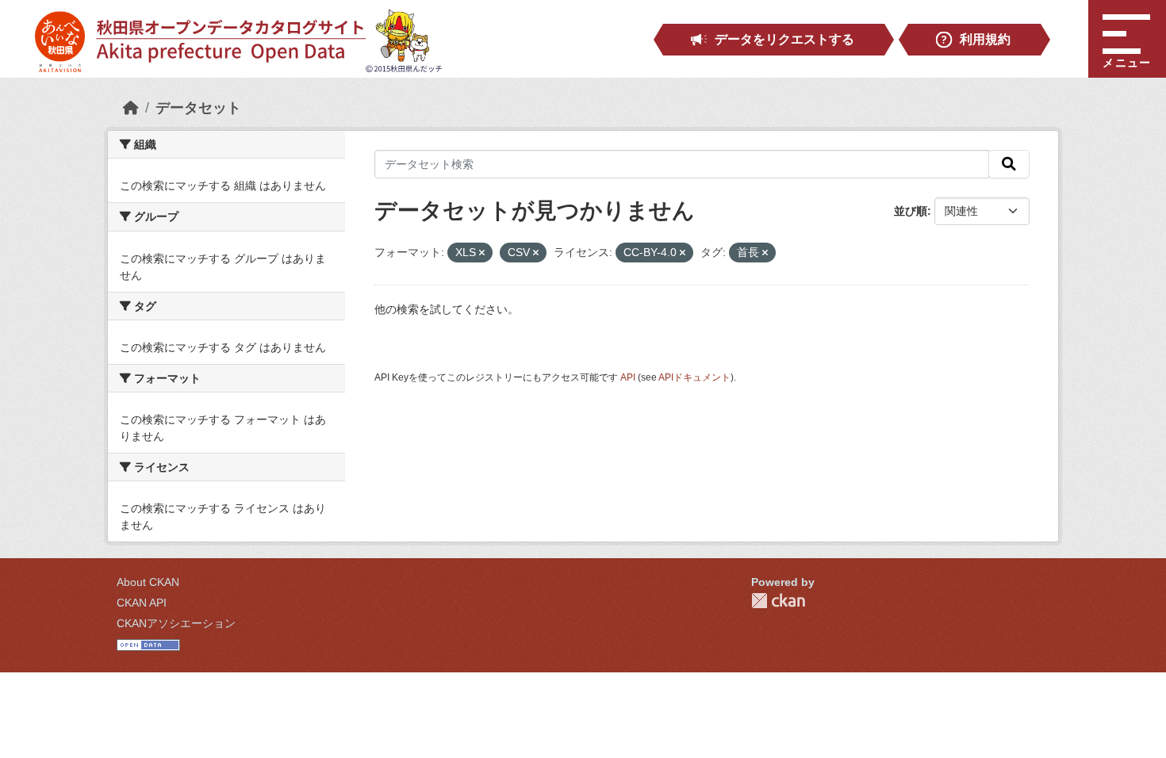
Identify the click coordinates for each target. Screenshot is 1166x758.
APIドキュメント (694, 377)
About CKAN (148, 582)
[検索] (1009, 164)
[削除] (482, 253)
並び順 (910, 211)
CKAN (778, 600)
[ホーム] (131, 108)
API (627, 377)
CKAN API (142, 602)
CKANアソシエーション (176, 623)
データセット (198, 108)
